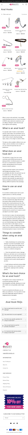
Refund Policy (6, 380)
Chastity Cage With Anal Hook (20, 31)
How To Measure (7, 361)
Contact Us (5, 368)
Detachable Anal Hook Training (7, 90)
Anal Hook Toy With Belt (20, 50)
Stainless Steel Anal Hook (7, 108)
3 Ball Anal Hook (7, 30)
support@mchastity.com (8, 353)
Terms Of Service (7, 386)
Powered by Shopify (18, 432)
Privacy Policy (6, 377)
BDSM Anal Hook (7, 50)
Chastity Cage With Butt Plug (20, 89)
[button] (1, 4)
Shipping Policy (6, 383)
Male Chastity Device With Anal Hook (20, 69)
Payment (5, 390)
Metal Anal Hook (7, 68)
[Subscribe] (22, 418)
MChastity (12, 432)
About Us (5, 364)
